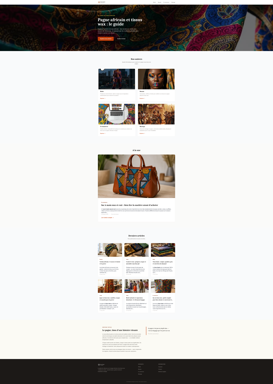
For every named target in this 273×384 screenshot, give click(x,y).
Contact (160, 369)
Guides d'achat (121, 38)
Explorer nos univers (105, 38)
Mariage (173, 2)
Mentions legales (162, 371)
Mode (154, 2)
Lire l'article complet (106, 217)
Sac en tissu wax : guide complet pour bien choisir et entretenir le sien (162, 300)
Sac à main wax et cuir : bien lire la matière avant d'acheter (129, 205)
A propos (160, 366)
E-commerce (166, 2)
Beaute (159, 2)
